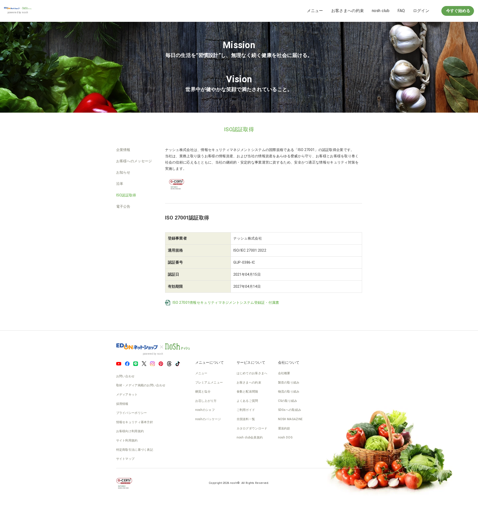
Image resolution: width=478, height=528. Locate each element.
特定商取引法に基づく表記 (134, 449)
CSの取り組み (287, 401)
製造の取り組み (289, 382)
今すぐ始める (457, 10)
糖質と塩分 (203, 391)
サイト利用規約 (127, 440)
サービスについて (251, 362)
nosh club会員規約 (250, 437)
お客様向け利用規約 (130, 431)
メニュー (315, 10)
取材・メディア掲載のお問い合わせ (141, 385)
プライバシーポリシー (131, 413)
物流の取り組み (289, 391)
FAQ (401, 10)
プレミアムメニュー (209, 382)
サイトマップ (125, 459)
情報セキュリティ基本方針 (134, 422)
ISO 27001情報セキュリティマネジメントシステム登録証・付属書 (226, 302)
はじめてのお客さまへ (252, 373)
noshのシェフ (205, 410)
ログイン (421, 10)
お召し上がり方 (206, 401)
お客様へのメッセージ (134, 161)
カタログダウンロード (252, 428)
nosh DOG (285, 437)
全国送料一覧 (246, 419)
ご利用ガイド (246, 410)
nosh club (380, 10)
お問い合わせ (125, 376)
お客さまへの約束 (347, 10)
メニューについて (209, 362)
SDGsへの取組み (289, 410)
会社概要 (284, 373)
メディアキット (127, 394)
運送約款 (284, 428)
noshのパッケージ (208, 419)
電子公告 (123, 206)
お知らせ (123, 172)
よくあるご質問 (247, 401)
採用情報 (122, 404)
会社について (289, 362)
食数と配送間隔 (247, 391)
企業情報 (123, 150)
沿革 (119, 184)
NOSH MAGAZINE (290, 419)
